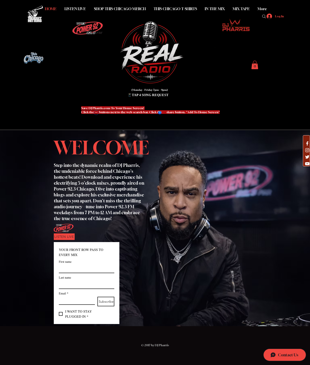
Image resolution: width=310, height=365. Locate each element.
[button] (104, 116)
